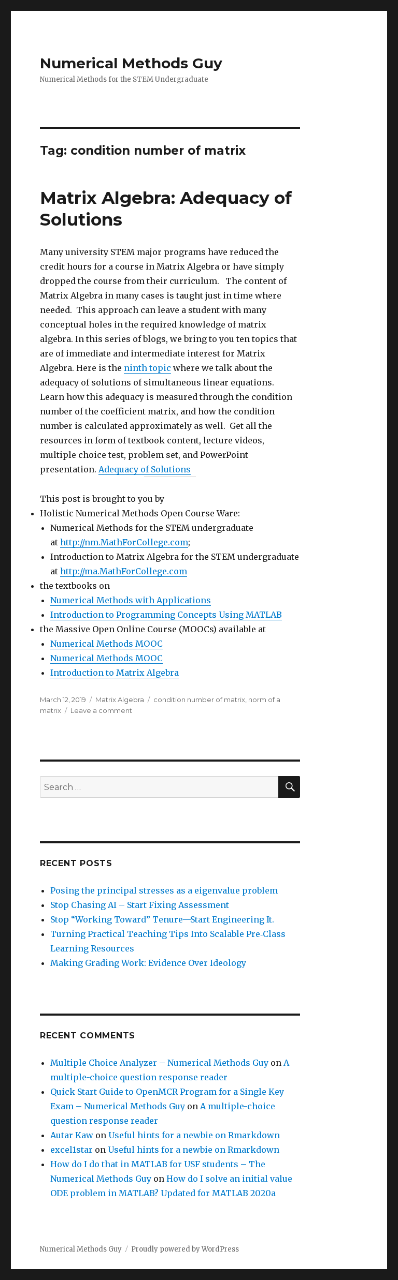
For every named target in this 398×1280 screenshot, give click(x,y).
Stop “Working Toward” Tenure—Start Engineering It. (162, 919)
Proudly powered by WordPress (185, 1249)
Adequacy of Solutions (144, 469)
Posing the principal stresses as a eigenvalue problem (164, 890)
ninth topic (147, 368)
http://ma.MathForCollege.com (123, 571)
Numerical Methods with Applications (130, 600)
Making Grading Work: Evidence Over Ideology (148, 963)
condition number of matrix (199, 699)
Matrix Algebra (119, 699)
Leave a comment (101, 710)
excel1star (71, 1149)
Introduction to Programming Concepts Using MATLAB (166, 614)
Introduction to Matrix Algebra (114, 672)
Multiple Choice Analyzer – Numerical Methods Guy (159, 1063)
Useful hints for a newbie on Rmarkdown (194, 1135)
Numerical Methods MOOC (106, 643)
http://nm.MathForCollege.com (124, 542)
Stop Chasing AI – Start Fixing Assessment (139, 905)
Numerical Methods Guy (131, 63)
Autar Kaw (71, 1135)
